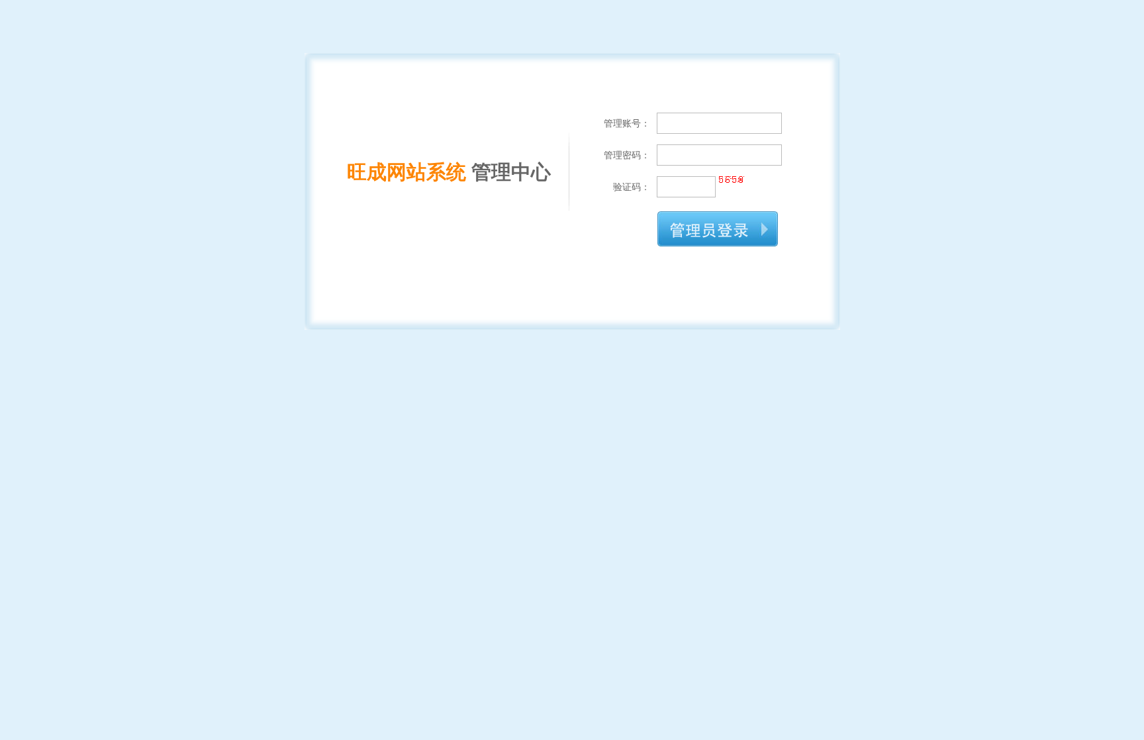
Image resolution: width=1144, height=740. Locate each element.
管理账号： (627, 123)
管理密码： (627, 155)
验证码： (631, 187)
